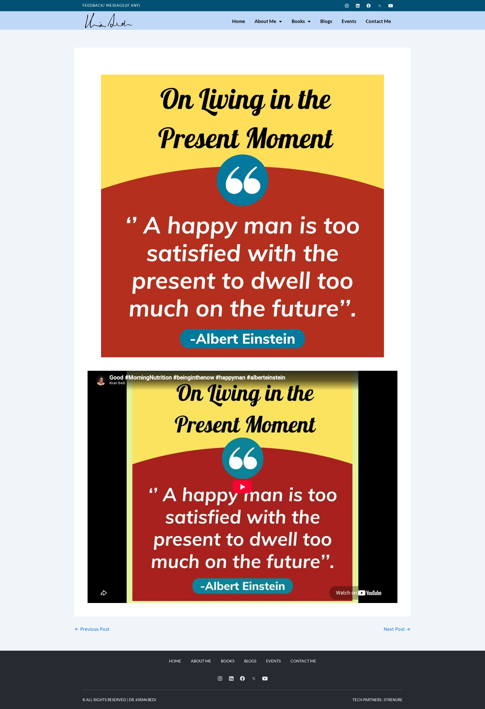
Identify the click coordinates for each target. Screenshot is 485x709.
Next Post (397, 629)
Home (238, 21)
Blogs (326, 21)
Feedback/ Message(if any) (111, 5)
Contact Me (378, 21)
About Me (265, 21)
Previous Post (92, 629)
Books (298, 21)
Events (349, 21)
